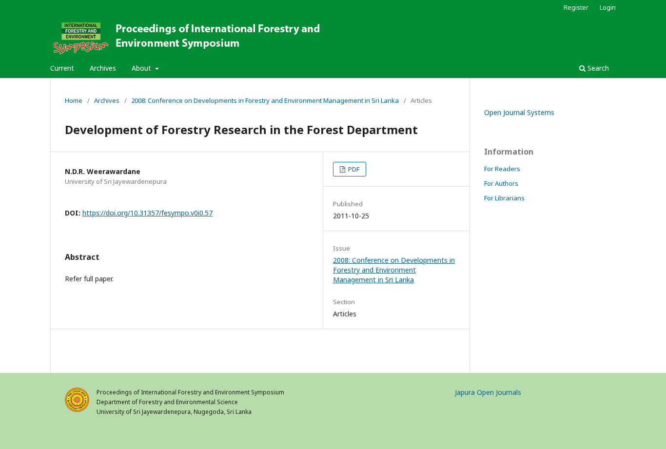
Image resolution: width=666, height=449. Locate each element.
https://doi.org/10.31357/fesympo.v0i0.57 (147, 212)
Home (73, 100)
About (142, 68)
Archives (103, 68)
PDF (353, 169)
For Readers (502, 168)
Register (576, 7)
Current (62, 68)
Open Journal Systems (519, 112)
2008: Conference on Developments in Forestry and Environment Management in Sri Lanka (265, 100)
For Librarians (504, 198)
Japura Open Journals (488, 392)
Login (608, 7)
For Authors (501, 183)
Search (597, 68)
